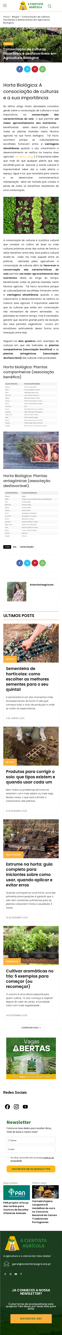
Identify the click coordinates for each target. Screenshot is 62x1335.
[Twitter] (27, 69)
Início (6, 16)
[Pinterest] (35, 69)
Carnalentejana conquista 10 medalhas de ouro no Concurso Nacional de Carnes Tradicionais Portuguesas (44, 1212)
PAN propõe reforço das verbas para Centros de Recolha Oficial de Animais (16, 1208)
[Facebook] (19, 69)
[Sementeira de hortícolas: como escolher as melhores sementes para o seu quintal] (31, 643)
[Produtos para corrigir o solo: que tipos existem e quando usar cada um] (31, 746)
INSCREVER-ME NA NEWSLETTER (31, 1169)
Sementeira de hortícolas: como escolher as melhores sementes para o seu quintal (27, 679)
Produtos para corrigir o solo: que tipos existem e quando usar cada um (30, 777)
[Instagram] (10, 1274)
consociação (27, 546)
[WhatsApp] (42, 69)
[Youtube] (16, 1274)
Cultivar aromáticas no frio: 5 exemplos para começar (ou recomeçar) (29, 978)
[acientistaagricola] (16, 591)
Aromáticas (12, 961)
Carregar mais (30, 1027)
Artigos (16, 16)
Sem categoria (13, 854)
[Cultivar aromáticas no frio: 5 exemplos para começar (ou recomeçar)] (31, 945)
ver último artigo (24, 156)
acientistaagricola (41, 584)
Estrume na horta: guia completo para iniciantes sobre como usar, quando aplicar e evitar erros (29, 874)
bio (14, 546)
